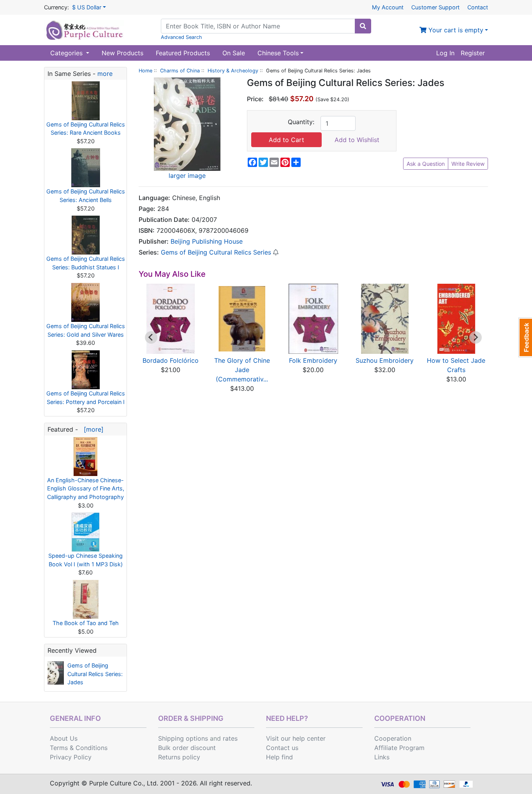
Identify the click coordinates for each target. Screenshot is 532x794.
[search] (363, 26)
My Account (387, 7)
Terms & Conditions (78, 748)
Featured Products (183, 53)
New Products (122, 53)
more (105, 73)
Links (381, 757)
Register (473, 53)
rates (230, 738)
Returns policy (179, 757)
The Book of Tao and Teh (86, 623)
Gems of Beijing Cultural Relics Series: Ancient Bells (85, 195)
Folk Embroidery (313, 360)
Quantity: (301, 122)
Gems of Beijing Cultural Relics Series (216, 252)
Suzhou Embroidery (385, 360)
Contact (477, 7)
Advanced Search (181, 37)
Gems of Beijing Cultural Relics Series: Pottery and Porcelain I (85, 397)
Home (145, 71)
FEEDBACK (525, 337)
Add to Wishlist (357, 140)
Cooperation (392, 738)
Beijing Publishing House (207, 241)
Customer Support (435, 7)
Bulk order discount (187, 748)
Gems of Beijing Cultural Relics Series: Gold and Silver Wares (85, 330)
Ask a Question (426, 163)
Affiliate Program (399, 748)
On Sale (233, 53)
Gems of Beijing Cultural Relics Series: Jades (95, 673)
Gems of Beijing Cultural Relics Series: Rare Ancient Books (85, 128)
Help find (279, 757)
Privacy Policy (71, 757)
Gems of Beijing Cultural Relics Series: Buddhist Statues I (85, 263)
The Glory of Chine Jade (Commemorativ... (242, 370)
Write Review (467, 163)
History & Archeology (233, 71)
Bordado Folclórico (171, 360)
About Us (64, 738)
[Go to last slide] (151, 337)
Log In (445, 53)
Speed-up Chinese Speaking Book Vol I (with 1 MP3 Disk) (85, 559)
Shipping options (183, 738)
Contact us (282, 748)
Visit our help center (296, 738)
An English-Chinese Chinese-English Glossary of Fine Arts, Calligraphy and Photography (85, 488)
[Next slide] (475, 337)
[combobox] (258, 26)
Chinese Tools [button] (278, 53)
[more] (92, 429)
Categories (67, 53)
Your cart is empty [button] (454, 30)
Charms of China (180, 71)
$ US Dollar (86, 7)
